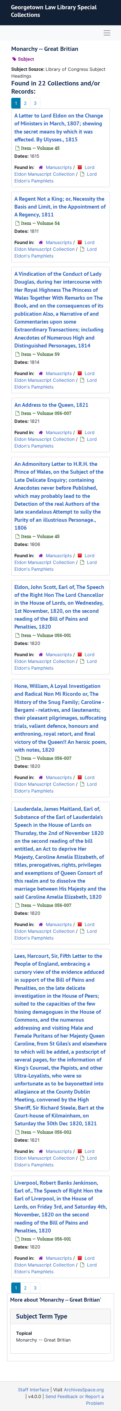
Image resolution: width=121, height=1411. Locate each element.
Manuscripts (59, 167)
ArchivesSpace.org (84, 1389)
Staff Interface (33, 1389)
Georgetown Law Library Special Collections (54, 10)
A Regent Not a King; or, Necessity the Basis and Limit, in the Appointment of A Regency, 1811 (60, 206)
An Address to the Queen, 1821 (51, 404)
